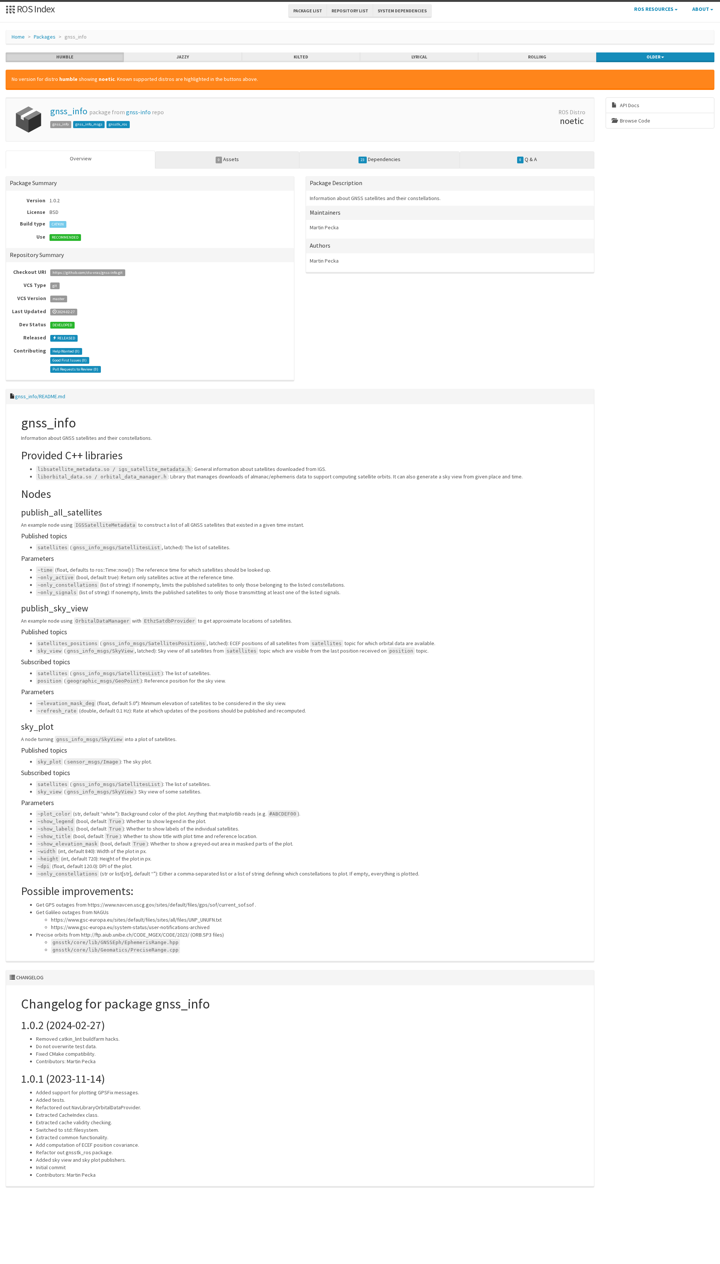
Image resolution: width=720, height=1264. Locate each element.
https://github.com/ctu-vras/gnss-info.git (87, 272)
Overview (81, 158)
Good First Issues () (69, 360)
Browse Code (634, 120)
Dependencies (380, 159)
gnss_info (68, 111)
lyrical (419, 57)
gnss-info (138, 112)
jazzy (183, 57)
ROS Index (35, 9)
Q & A (528, 159)
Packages (45, 36)
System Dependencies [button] (402, 10)
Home (18, 36)
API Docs (629, 105)
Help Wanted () (66, 351)
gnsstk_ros (118, 124)
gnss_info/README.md (40, 396)
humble (65, 57)
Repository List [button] (350, 10)
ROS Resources (654, 9)
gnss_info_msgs (88, 124)
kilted (301, 57)
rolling (537, 57)
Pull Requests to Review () (75, 369)
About (701, 9)
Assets (228, 159)
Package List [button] (307, 10)
